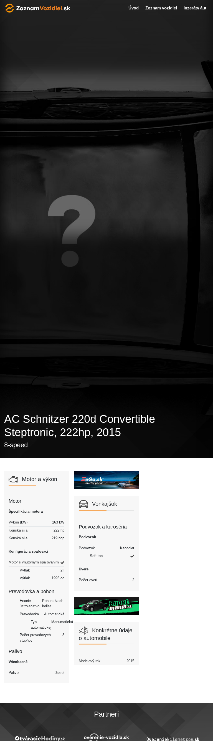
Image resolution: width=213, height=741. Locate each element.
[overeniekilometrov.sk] (173, 739)
